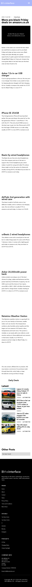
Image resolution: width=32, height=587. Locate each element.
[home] (9, 3)
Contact (3, 494)
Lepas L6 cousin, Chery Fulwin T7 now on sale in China (23, 392)
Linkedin (4, 526)
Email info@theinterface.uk (8, 571)
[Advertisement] (16, 11)
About (3, 492)
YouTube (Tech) (6, 520)
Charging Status (5, 545)
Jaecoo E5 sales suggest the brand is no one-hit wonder (23, 416)
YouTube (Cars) (5, 517)
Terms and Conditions (7, 503)
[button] (28, 3)
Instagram (4, 531)
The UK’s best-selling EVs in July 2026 (23, 427)
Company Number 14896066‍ (9, 568)
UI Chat (3, 542)
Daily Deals (17, 17)
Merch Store (5, 506)
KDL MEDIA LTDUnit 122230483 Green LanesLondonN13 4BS (6, 562)
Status (3, 497)
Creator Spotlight (6, 548)
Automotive (26, 397)
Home (3, 489)
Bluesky (3, 529)
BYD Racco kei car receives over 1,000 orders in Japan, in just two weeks (23, 404)
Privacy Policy (5, 500)
